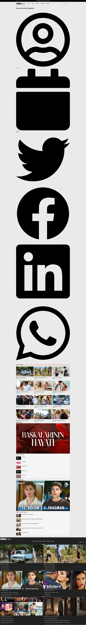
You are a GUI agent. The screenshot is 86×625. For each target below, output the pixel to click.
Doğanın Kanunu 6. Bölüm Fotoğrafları (22, 420)
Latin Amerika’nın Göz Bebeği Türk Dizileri (6, 616)
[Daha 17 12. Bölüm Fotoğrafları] (25, 371)
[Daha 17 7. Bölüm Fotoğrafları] (43, 414)
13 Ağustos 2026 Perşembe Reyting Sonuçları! (50, 618)
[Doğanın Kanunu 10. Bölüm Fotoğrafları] (43, 371)
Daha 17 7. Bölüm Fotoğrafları (39, 420)
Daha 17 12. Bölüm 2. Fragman (21, 512)
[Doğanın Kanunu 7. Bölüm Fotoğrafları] (43, 400)
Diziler (29, 3)
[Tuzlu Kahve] (18, 462)
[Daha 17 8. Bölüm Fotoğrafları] (61, 400)
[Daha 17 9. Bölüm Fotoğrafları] (25, 400)
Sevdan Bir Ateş (24, 470)
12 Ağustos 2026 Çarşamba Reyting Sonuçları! (7, 622)
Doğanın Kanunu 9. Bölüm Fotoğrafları (22, 391)
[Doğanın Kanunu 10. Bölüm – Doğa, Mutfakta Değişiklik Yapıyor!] (18, 520)
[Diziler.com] (20, 3)
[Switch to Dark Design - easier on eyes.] (62, 3)
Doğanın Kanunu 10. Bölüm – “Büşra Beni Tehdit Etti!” (30, 523)
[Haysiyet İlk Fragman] (18, 533)
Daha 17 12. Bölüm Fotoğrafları (21, 377)
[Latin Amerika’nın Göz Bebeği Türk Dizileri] (21, 606)
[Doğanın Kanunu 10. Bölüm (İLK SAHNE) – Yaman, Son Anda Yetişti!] (18, 529)
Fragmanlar (43, 3)
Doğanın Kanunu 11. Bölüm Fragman (27, 514)
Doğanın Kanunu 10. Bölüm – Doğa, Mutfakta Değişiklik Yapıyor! (9, 592)
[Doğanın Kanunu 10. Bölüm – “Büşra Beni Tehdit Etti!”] (18, 524)
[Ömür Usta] (18, 476)
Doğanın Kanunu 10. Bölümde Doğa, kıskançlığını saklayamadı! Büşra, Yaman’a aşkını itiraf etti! (57, 622)
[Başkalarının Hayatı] (43, 438)
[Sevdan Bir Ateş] (18, 472)
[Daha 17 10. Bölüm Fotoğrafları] (43, 386)
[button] (43, 159)
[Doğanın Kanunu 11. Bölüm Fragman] (18, 515)
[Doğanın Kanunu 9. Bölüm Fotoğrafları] (25, 386)
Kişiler (33, 3)
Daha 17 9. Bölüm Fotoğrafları (5, 569)
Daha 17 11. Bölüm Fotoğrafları (57, 377)
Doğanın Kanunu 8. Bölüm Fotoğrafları (58, 391)
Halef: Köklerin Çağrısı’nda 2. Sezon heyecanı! (7, 618)
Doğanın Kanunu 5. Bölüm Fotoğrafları (58, 420)
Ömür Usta (23, 475)
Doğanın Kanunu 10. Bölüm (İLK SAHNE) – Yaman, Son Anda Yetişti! (32, 528)
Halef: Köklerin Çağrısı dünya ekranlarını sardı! (7, 620)
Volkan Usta (17, 378)
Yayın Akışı (37, 3)
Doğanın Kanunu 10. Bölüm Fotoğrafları (40, 377)
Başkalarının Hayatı (20, 454)
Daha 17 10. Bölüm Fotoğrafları (39, 391)
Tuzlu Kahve (24, 461)
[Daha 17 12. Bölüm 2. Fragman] (43, 496)
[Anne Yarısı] (18, 458)
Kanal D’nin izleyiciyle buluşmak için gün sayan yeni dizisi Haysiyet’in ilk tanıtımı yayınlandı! (56, 620)
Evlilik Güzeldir (24, 466)
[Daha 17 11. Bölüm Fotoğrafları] (61, 371)
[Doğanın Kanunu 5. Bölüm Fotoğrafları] (61, 414)
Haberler (48, 3)
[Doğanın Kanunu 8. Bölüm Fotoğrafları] (61, 386)
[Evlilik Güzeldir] (18, 467)
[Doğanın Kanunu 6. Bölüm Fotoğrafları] (25, 414)
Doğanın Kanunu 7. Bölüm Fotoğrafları (49, 569)
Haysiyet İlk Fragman (25, 532)
